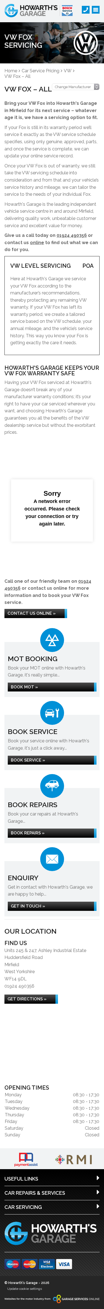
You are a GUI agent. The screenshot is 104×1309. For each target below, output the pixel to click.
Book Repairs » (28, 833)
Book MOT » (24, 687)
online (37, 242)
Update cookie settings (24, 1289)
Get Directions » (27, 998)
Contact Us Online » (31, 613)
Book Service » (28, 760)
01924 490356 (72, 235)
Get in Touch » (28, 906)
